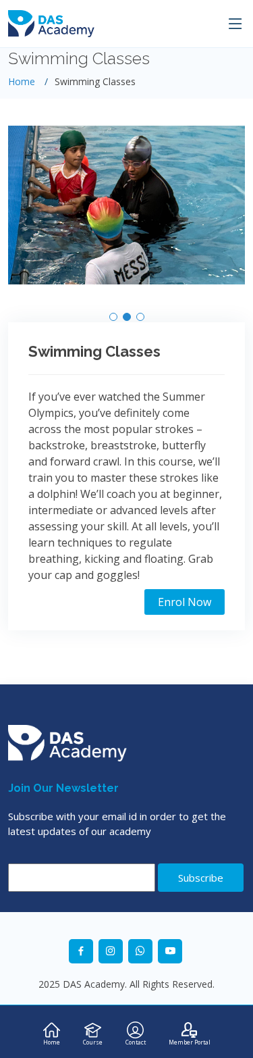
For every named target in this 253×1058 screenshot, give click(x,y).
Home (21, 81)
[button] (113, 317)
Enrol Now (184, 602)
